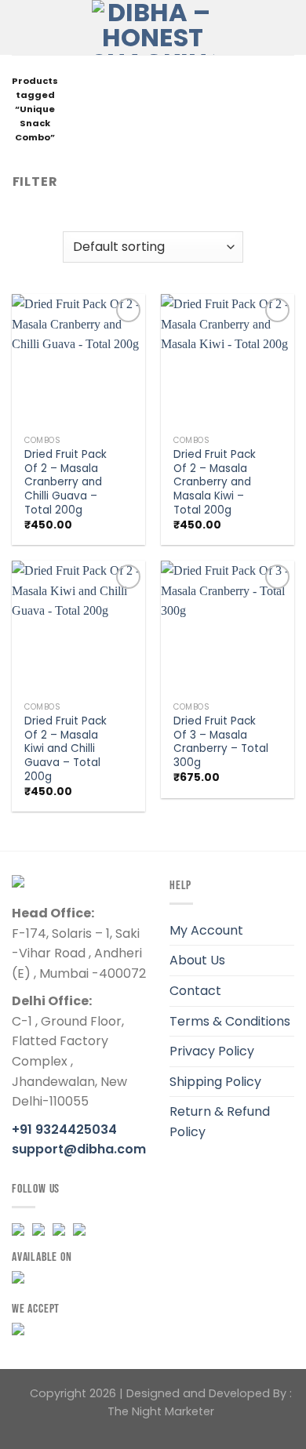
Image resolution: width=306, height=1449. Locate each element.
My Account (206, 930)
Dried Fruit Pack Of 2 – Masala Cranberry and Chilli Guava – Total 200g (65, 482)
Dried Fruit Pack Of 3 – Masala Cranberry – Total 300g (220, 742)
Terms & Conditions (229, 1021)
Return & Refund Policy (219, 1121)
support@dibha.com (79, 1149)
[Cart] (260, 27)
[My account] (286, 27)
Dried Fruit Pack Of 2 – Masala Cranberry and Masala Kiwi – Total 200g (214, 482)
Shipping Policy (215, 1082)
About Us (197, 960)
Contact (195, 991)
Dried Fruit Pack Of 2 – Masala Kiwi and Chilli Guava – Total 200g (65, 748)
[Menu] (21, 27)
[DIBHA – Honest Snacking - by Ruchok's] (153, 27)
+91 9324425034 (64, 1129)
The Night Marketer (160, 1411)
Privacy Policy (211, 1051)
